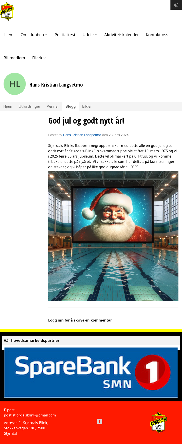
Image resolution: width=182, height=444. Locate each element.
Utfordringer (29, 106)
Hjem (9, 34)
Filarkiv (39, 57)
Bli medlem (14, 57)
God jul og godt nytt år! (86, 120)
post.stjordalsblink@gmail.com (30, 415)
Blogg (70, 106)
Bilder (87, 106)
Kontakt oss (157, 34)
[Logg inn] (176, 5)
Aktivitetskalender (121, 34)
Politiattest (65, 34)
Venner (53, 106)
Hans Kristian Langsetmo (82, 134)
